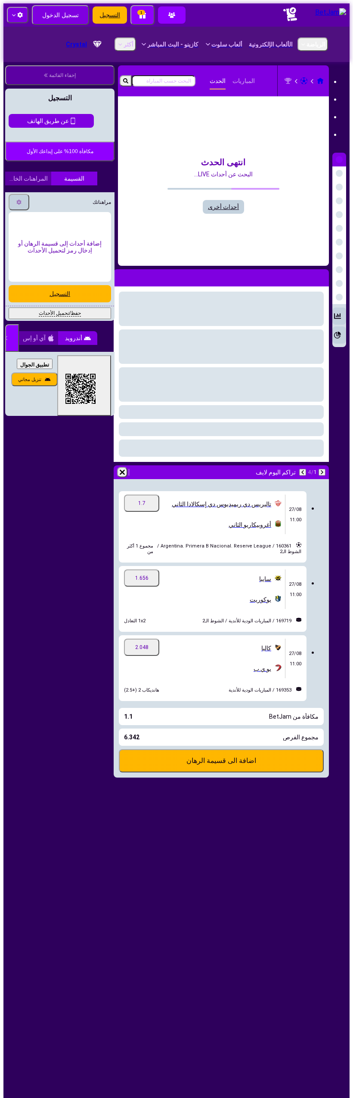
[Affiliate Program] (172, 15)
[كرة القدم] (304, 80)
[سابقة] (322, 472)
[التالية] (302, 472)
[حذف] (122, 472)
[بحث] (126, 80)
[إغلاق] (12, 410)
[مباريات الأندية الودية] (288, 80)
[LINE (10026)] (320, 80)
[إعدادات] (19, 274)
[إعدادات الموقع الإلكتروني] (17, 15)
